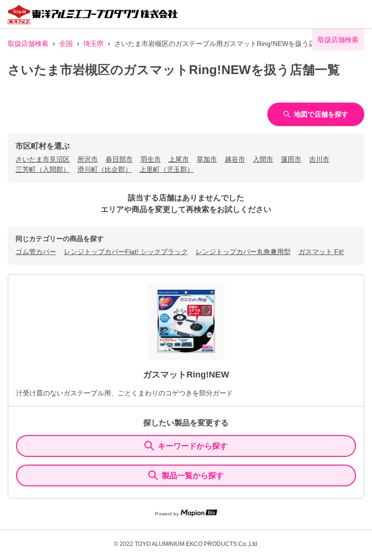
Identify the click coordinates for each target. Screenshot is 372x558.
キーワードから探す (193, 446)
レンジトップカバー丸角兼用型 (243, 252)
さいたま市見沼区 (43, 159)
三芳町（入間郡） (43, 169)
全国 (66, 43)
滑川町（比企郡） (105, 169)
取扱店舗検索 (28, 43)
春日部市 (119, 159)
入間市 (263, 159)
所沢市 (88, 159)
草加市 (207, 159)
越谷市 (235, 159)
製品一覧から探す (193, 475)
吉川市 (319, 159)
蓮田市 (291, 159)
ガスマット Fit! (321, 252)
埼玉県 (93, 43)
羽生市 (150, 159)
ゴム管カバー (36, 252)
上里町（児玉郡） (167, 169)
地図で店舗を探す (321, 114)
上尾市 (179, 159)
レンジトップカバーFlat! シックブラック (126, 252)
